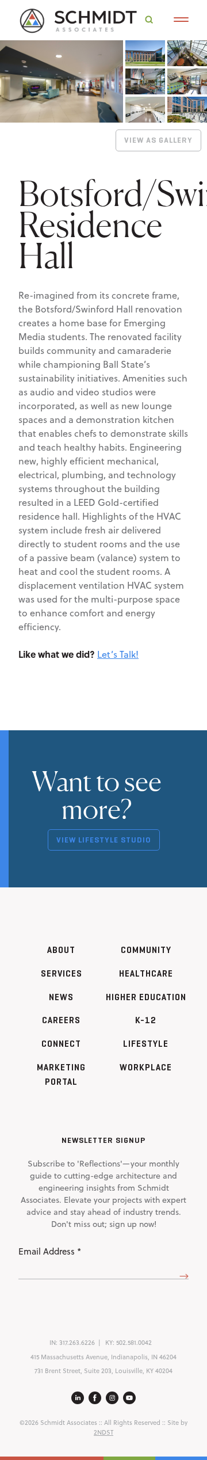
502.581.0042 (134, 1342)
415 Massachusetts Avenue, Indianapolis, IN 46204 (103, 1357)
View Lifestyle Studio (103, 840)
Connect (61, 1043)
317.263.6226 (77, 1342)
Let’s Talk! (118, 654)
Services (61, 973)
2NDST (103, 1432)
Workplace (146, 1067)
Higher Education (146, 997)
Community (146, 949)
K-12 (145, 1020)
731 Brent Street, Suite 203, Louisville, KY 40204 (103, 1370)
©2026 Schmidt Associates (58, 1422)
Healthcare (146, 973)
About (61, 949)
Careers (61, 1020)
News (61, 997)
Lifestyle (145, 1043)
